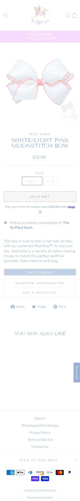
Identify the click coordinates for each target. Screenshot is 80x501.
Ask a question (40, 292)
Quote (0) (77, 372)
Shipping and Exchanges (40, 425)
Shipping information (40, 283)
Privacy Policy (40, 432)
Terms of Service (40, 440)
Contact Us (40, 447)
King (51, 181)
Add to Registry (40, 272)
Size (40, 173)
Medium (32, 181)
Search (40, 418)
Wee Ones (40, 134)
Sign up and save (39, 460)
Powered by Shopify (39, 497)
